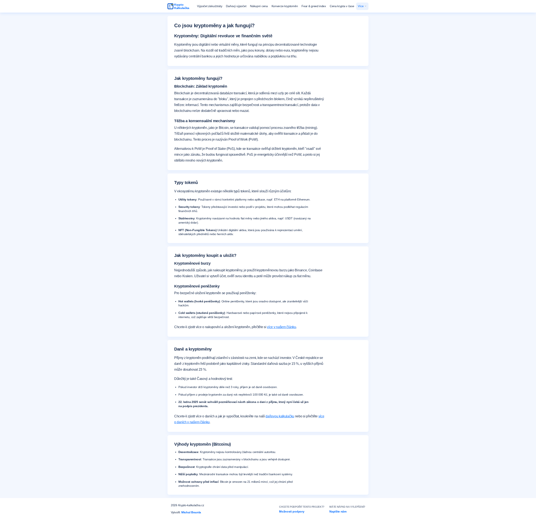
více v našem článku (281, 327)
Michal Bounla (191, 512)
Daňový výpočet (236, 6)
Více (361, 6)
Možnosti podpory (291, 511)
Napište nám (338, 511)
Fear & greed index (314, 6)
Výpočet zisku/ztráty (209, 6)
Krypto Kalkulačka (181, 6)
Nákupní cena (259, 6)
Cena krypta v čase (342, 6)
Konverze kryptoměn (285, 6)
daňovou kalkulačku (279, 416)
